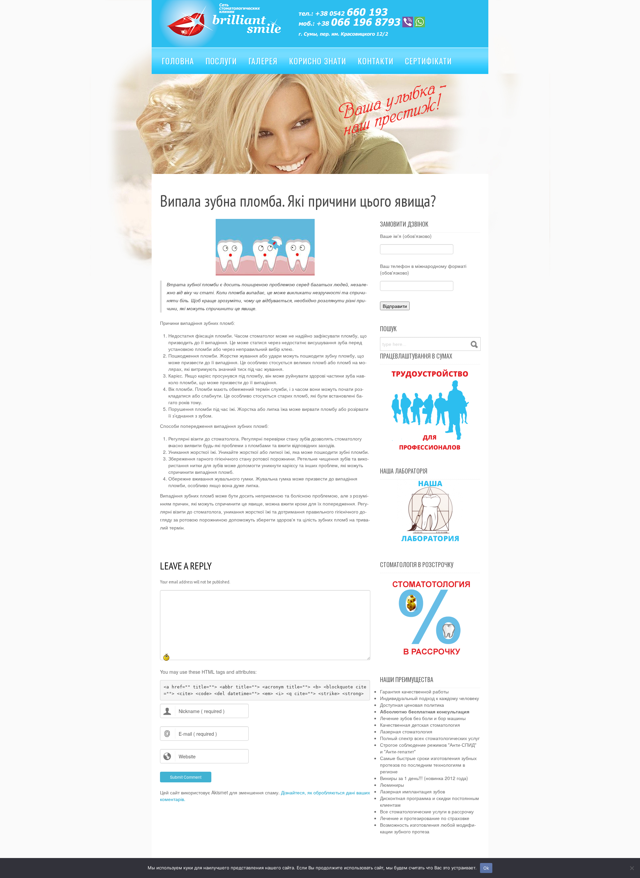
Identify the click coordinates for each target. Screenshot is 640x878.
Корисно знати (317, 61)
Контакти (376, 61)
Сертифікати (428, 61)
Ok (486, 868)
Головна (178, 61)
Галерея (263, 61)
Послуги (221, 61)
